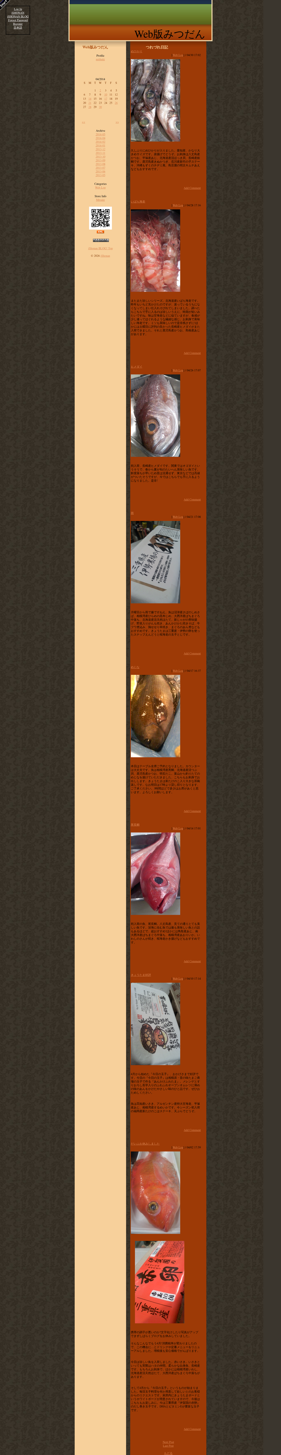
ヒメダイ (136, 366)
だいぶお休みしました (145, 1143)
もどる (168, 1453)
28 (89, 107)
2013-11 (100, 153)
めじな (135, 667)
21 (89, 103)
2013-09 (100, 160)
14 (89, 99)
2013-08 (100, 164)
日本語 (18, 27)
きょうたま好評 (141, 975)
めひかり (136, 51)
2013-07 (100, 168)
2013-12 (100, 149)
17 (105, 99)
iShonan (105, 256)
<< (83, 122)
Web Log (100, 187)
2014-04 (100, 138)
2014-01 (100, 145)
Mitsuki (100, 200)
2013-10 (100, 156)
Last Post (168, 1446)
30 (100, 107)
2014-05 (100, 134)
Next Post (168, 1442)
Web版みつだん (169, 33)
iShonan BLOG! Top (100, 248)
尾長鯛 (135, 825)
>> (117, 122)
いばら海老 (138, 201)
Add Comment (192, 188)
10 (105, 94)
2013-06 (100, 171)
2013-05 (100, 175)
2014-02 (100, 142)
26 (116, 103)
